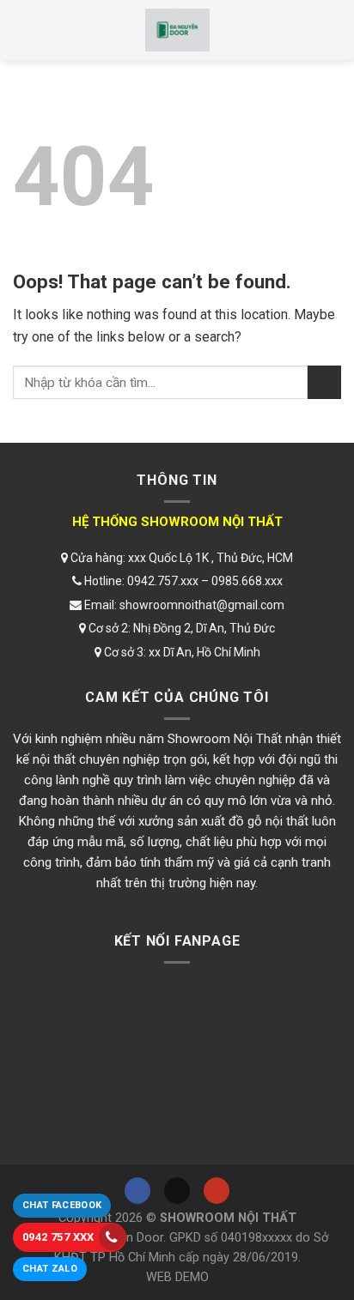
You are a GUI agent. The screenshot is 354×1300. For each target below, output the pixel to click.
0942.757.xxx (162, 581)
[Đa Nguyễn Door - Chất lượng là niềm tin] (177, 30)
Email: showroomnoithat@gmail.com (183, 605)
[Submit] (324, 382)
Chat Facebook (61, 1205)
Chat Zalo (49, 1268)
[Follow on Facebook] (137, 1190)
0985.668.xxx (247, 581)
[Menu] (28, 30)
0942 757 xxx (58, 1236)
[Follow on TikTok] (177, 1190)
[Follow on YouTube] (216, 1190)
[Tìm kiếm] (325, 30)
